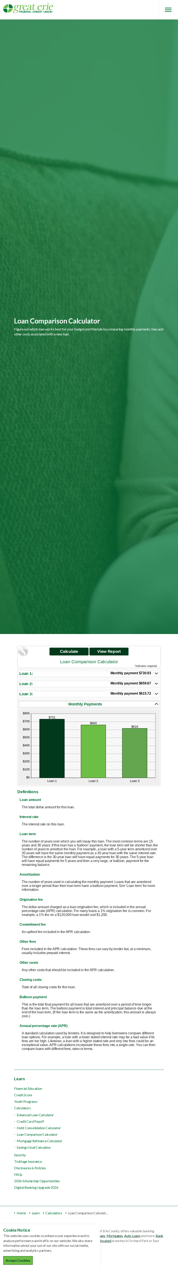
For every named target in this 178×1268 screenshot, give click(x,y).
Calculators (22, 1108)
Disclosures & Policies (30, 1168)
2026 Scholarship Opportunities (37, 1181)
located (106, 1241)
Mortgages (115, 1236)
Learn (19, 1078)
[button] (89, 674)
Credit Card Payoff (30, 1121)
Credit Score (23, 1095)
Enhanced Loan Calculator (35, 1115)
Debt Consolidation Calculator (39, 1128)
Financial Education (28, 1088)
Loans (101, 1236)
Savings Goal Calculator (34, 1147)
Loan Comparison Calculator (37, 1134)
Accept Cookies (18, 1260)
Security (20, 1155)
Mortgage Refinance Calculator (39, 1141)
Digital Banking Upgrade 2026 (36, 1187)
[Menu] (168, 9)
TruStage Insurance (28, 1161)
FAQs (18, 1174)
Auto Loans (132, 1236)
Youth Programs (26, 1101)
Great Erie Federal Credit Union (28, 8)
